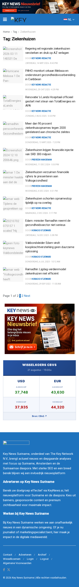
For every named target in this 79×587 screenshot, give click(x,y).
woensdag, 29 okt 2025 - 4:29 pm (42, 89)
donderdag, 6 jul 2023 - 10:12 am (42, 262)
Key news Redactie (41, 58)
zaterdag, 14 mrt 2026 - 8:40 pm (41, 63)
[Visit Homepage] (26, 19)
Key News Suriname (23, 577)
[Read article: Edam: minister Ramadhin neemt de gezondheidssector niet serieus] (13, 226)
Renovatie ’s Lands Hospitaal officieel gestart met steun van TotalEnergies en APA (50, 101)
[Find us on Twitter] (8, 570)
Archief (42, 554)
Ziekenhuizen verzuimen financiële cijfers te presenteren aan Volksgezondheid (47, 176)
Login (30, 558)
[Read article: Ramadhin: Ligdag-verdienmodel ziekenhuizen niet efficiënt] (13, 274)
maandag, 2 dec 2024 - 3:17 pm (41, 213)
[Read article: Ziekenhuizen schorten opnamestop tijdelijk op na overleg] (13, 203)
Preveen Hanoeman (42, 160)
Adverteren (25, 554)
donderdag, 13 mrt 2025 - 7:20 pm (42, 142)
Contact (7, 554)
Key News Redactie (41, 85)
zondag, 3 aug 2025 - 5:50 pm (40, 116)
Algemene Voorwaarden (17, 563)
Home (6, 31)
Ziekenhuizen (28, 31)
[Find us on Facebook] (4, 570)
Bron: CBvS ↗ (39, 416)
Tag (15, 31)
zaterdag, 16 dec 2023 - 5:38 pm (41, 235)
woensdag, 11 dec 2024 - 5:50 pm (42, 164)
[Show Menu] (5, 19)
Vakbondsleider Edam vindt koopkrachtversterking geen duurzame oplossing (49, 247)
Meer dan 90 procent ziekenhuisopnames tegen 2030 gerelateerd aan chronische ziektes (47, 128)
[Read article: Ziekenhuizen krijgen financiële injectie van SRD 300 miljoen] (13, 155)
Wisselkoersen (11, 558)
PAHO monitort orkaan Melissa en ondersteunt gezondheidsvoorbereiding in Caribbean (50, 75)
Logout (44, 558)
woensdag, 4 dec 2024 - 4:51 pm (41, 191)
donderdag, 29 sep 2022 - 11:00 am (43, 284)
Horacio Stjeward (41, 230)
